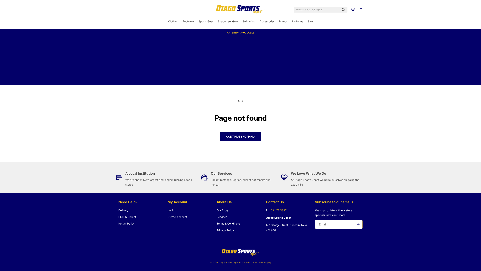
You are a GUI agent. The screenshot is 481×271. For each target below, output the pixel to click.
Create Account (177, 216)
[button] (361, 9)
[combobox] (320, 9)
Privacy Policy (225, 230)
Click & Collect (127, 216)
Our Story (222, 210)
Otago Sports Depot (229, 262)
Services (222, 216)
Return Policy (126, 223)
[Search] (343, 9)
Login (171, 210)
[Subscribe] (358, 224)
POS (241, 262)
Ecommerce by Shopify (259, 262)
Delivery (123, 210)
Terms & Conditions (228, 223)
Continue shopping (240, 136)
